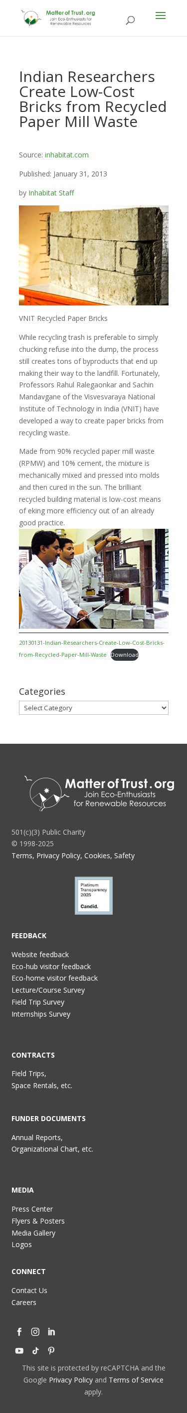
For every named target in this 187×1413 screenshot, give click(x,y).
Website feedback (40, 954)
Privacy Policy (71, 1380)
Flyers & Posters (38, 1221)
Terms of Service (136, 1380)
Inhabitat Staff (51, 192)
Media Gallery (33, 1233)
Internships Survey (40, 1014)
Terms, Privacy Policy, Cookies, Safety (73, 855)
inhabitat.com (67, 154)
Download (125, 654)
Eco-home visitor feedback (54, 978)
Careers (23, 1302)
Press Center (32, 1209)
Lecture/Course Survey (48, 990)
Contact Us (29, 1290)
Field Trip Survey (37, 1002)
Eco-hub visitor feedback (51, 966)
